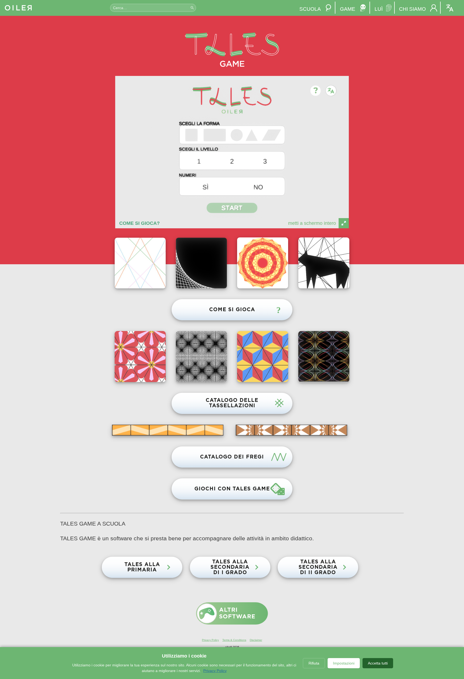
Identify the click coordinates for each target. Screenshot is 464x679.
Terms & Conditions (234, 639)
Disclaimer (256, 639)
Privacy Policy (210, 639)
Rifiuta (314, 663)
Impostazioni (343, 663)
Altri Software (237, 613)
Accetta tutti (378, 663)
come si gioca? (139, 223)
